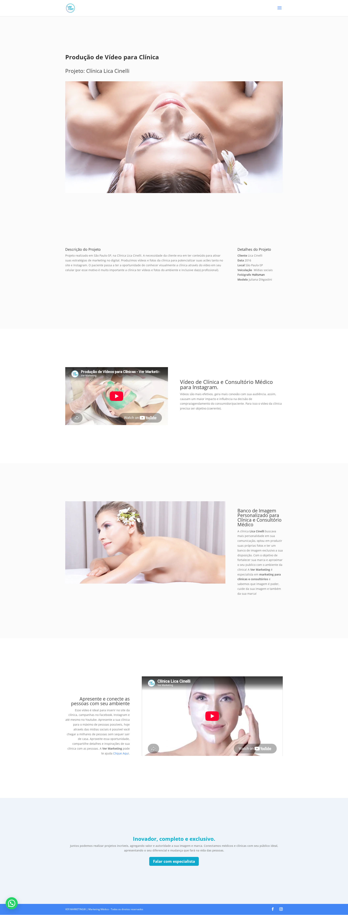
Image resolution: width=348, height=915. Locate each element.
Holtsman (258, 275)
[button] (12, 903)
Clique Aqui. (121, 753)
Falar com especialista (174, 861)
